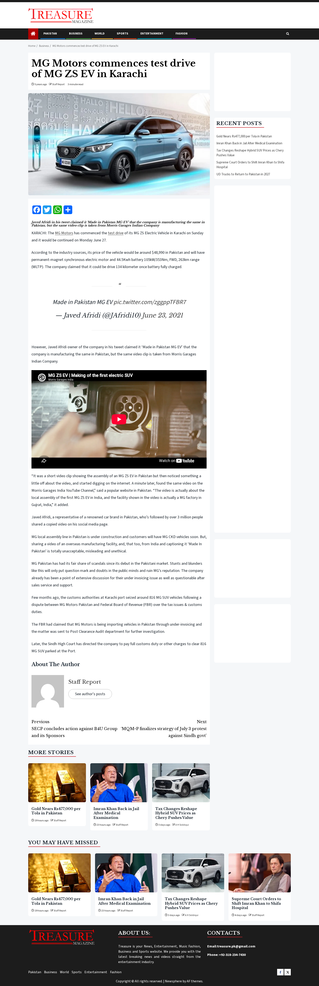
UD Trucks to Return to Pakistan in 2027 (243, 174)
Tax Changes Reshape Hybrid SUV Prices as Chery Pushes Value (176, 813)
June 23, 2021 (162, 315)
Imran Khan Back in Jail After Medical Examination (116, 813)
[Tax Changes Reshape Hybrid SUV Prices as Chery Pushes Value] (181, 782)
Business (75, 33)
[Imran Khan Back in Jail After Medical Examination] (119, 782)
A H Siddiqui (182, 825)
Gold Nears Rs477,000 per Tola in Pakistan (56, 811)
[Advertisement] (252, 82)
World (100, 33)
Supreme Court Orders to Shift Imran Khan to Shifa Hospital (256, 903)
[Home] (33, 34)
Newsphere (173, 981)
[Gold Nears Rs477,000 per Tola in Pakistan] (57, 782)
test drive (115, 233)
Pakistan (50, 33)
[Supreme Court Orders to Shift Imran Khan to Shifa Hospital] (260, 872)
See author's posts (90, 694)
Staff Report (58, 84)
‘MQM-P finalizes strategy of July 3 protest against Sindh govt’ (164, 728)
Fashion (181, 33)
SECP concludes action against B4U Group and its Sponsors (74, 728)
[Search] (287, 34)
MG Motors (64, 233)
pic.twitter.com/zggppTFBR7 (149, 302)
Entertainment (151, 33)
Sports (122, 33)
